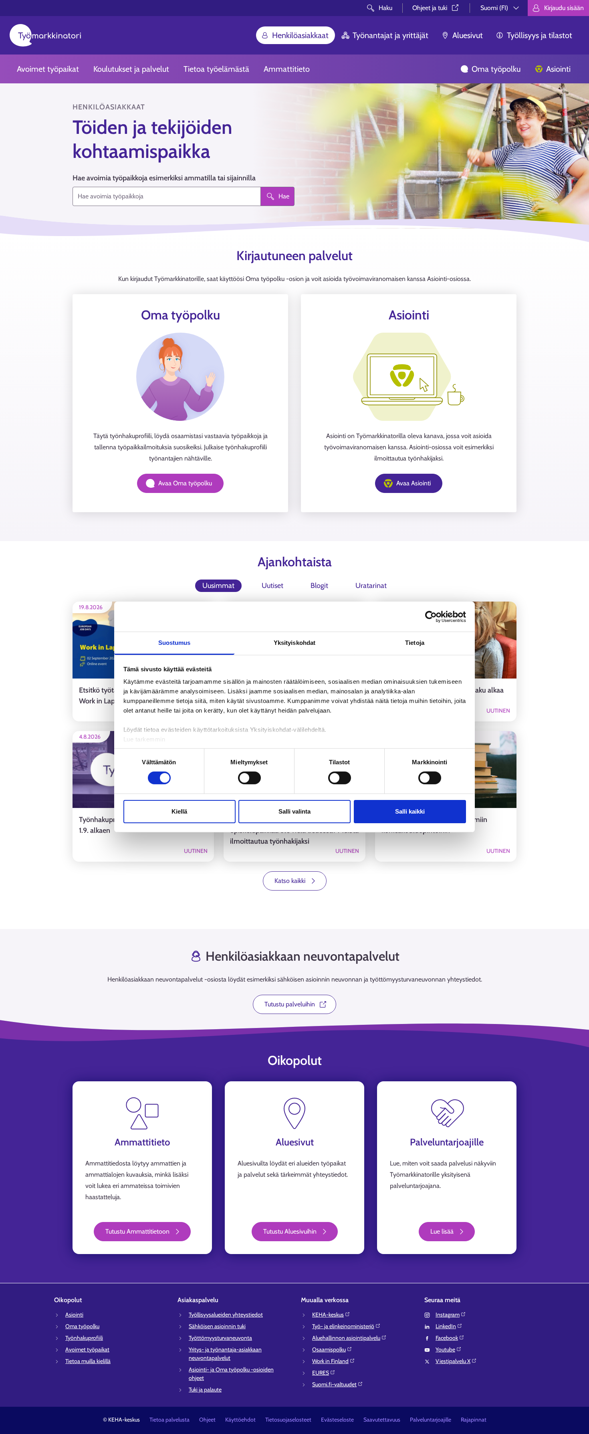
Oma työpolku (496, 69)
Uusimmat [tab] (218, 585)
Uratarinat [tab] (371, 585)
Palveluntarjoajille (430, 1419)
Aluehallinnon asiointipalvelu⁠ (346, 1337)
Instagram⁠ (448, 1314)
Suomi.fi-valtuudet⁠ (334, 1384)
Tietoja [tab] (414, 642)
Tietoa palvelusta (169, 1419)
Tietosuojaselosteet (288, 1419)
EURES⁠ (320, 1372)
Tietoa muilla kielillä (88, 1361)
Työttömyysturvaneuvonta (220, 1337)
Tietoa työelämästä (216, 69)
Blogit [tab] (319, 585)
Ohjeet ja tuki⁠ (429, 8)
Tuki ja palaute (205, 1389)
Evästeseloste (337, 1419)
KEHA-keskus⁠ (328, 1314)
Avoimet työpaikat (48, 69)
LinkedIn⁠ (446, 1326)
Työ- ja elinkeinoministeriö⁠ (343, 1326)
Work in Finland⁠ (330, 1361)
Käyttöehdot (240, 1419)
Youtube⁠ (445, 1349)
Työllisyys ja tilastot (539, 35)
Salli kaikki (410, 811)
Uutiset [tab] (272, 585)
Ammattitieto (287, 69)
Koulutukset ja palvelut (131, 69)
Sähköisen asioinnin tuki (217, 1326)
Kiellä (179, 811)
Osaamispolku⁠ (329, 1349)
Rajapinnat (473, 1419)
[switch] (249, 778)
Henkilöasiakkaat (300, 35)
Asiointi (558, 69)
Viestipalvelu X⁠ (453, 1361)
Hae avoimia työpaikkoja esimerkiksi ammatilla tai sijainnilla (164, 178)
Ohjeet (207, 1419)
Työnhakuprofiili (84, 1337)
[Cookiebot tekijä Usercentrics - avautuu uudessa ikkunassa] (431, 616)
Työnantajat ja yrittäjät (390, 35)
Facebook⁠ (447, 1337)
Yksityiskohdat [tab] (294, 642)
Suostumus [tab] (174, 642)
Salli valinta (294, 811)
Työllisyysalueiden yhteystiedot (226, 1314)
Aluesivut (467, 35)
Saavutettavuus (381, 1419)
